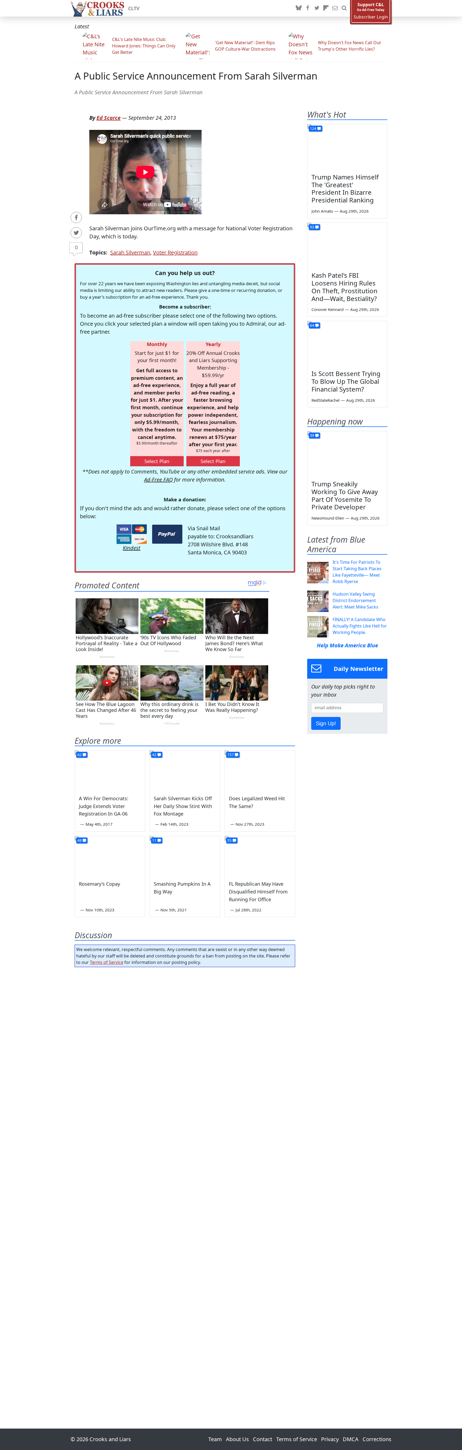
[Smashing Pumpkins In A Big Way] (185, 856)
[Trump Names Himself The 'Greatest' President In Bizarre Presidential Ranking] (347, 146)
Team (215, 1439)
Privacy (330, 1439)
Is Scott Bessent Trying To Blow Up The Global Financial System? (345, 381)
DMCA (351, 1439)
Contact (262, 1439)
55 (229, 840)
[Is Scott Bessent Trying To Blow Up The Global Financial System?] (347, 343)
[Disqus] (185, 1183)
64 (312, 325)
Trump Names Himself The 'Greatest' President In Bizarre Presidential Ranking (345, 188)
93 (312, 227)
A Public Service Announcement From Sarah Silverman (196, 75)
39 (312, 435)
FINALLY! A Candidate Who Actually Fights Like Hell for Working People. (360, 626)
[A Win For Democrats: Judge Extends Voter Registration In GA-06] (110, 770)
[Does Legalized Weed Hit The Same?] (260, 770)
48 (79, 840)
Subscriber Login (371, 17)
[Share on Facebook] (76, 217)
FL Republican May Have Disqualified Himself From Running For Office (258, 892)
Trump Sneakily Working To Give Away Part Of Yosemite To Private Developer (344, 495)
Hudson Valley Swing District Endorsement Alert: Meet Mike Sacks (355, 600)
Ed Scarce (109, 117)
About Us (237, 1439)
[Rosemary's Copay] (110, 856)
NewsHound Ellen (327, 518)
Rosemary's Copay (99, 884)
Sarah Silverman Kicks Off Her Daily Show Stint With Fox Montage (183, 806)
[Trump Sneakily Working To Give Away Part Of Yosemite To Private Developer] (347, 453)
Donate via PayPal (167, 534)
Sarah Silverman (130, 252)
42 (79, 754)
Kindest (131, 547)
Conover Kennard (327, 309)
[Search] (344, 8)
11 (154, 840)
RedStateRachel (325, 400)
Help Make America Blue (347, 645)
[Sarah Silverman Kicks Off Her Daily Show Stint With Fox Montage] (185, 770)
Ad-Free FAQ (158, 479)
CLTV (134, 8)
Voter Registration (175, 252)
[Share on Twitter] (76, 232)
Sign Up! (326, 723)
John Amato (322, 211)
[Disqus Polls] (185, 1041)
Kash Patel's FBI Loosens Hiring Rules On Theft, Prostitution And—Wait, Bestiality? (344, 287)
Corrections (377, 1439)
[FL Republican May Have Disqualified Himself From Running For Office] (260, 856)
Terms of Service (106, 962)
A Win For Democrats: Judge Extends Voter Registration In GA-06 (103, 806)
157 (230, 754)
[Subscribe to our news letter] (335, 8)
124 (313, 128)
